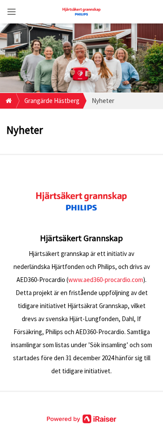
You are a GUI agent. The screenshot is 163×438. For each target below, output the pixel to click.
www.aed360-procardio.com (105, 279)
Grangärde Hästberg (52, 100)
